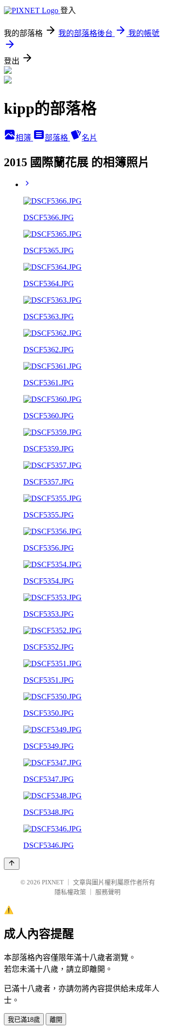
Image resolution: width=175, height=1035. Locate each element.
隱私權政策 (70, 892)
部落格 (57, 138)
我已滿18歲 (24, 1019)
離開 (56, 1019)
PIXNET (53, 882)
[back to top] (11, 864)
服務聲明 (108, 892)
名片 (89, 138)
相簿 (24, 138)
